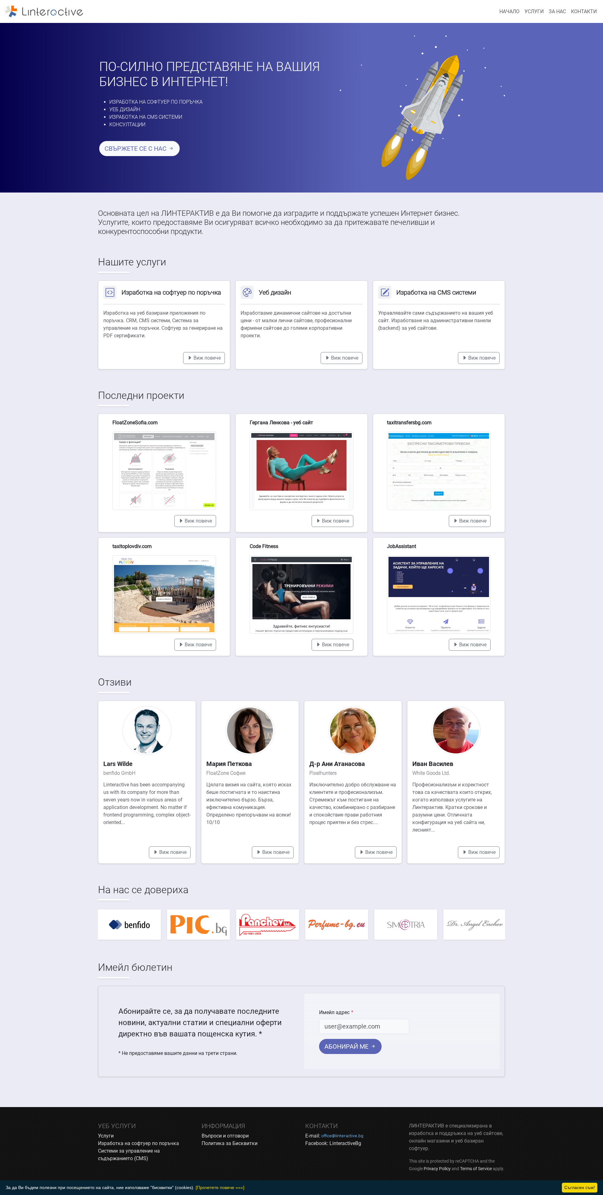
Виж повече (206, 358)
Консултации (127, 125)
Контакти (584, 11)
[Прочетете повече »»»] (220, 1187)
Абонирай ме (347, 1046)
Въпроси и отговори (225, 1136)
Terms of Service (476, 1168)
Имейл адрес (334, 1012)
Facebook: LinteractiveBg (333, 1143)
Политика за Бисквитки (230, 1143)
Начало (509, 11)
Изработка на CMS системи (145, 117)
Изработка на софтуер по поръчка (156, 102)
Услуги (534, 11)
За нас (557, 11)
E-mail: (334, 1136)
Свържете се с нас (136, 148)
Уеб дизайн (124, 109)
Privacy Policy (437, 1168)
